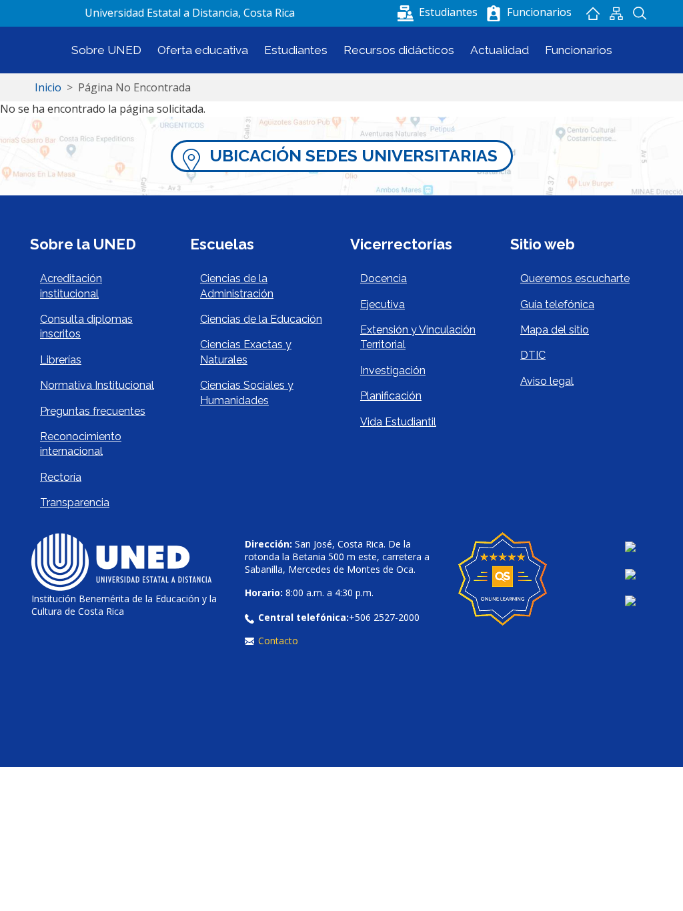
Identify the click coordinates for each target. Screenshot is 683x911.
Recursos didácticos (399, 50)
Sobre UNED (106, 50)
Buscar (640, 13)
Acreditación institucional (71, 285)
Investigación (393, 370)
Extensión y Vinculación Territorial (418, 337)
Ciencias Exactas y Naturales (245, 351)
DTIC (533, 355)
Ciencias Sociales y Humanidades (246, 392)
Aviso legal (547, 381)
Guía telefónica (557, 304)
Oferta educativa (202, 50)
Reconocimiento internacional (80, 444)
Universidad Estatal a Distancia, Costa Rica (190, 12)
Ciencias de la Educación (261, 319)
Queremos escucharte (575, 278)
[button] (439, 12)
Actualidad (499, 50)
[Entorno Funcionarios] (494, 13)
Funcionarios (578, 50)
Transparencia (74, 502)
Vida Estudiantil (398, 421)
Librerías (60, 359)
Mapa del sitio (616, 13)
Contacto (278, 640)
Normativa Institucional (97, 385)
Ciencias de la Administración (236, 285)
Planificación (391, 395)
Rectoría (60, 477)
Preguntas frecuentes (92, 411)
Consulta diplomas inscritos (86, 326)
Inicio (593, 13)
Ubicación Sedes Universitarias (353, 155)
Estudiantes (295, 50)
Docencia (383, 278)
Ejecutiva (382, 304)
